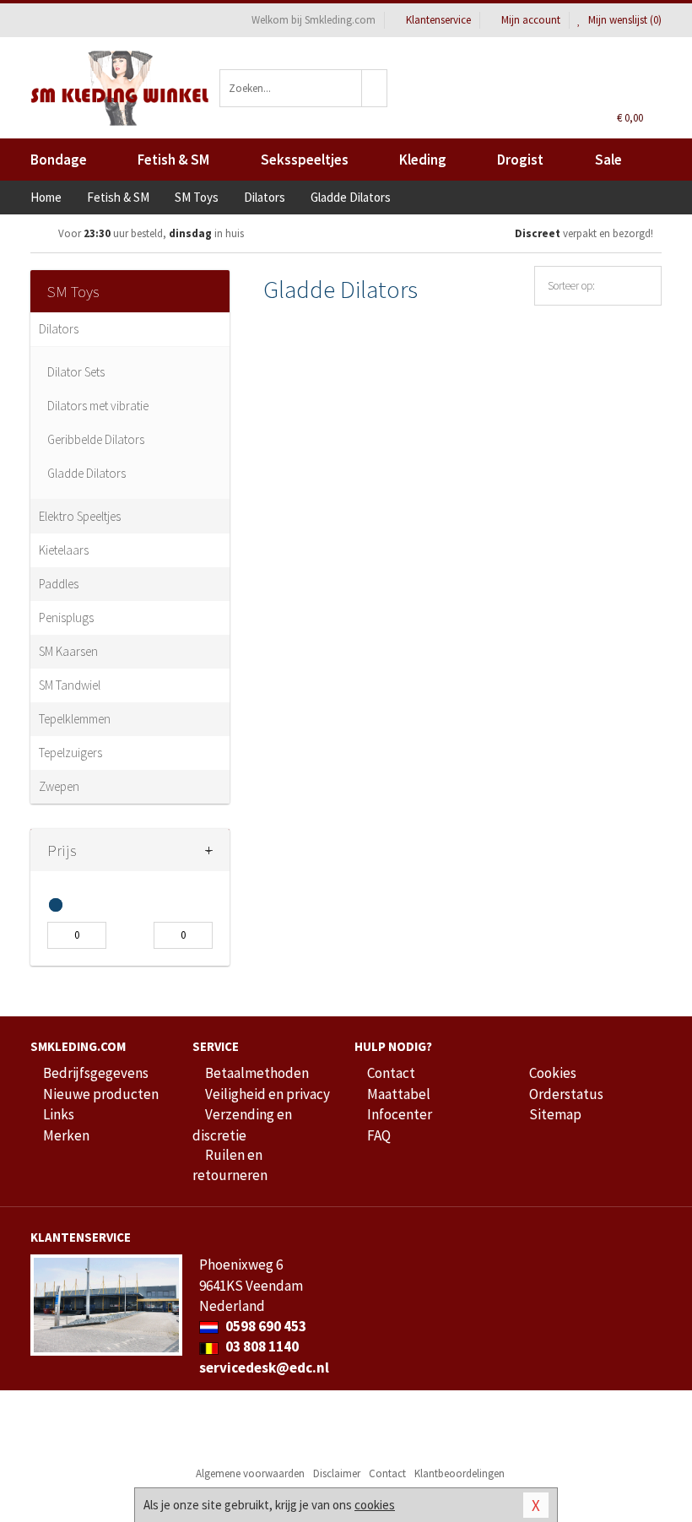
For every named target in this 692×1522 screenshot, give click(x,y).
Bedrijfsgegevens (96, 1073)
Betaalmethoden (257, 1073)
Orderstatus (566, 1094)
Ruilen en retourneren (230, 1165)
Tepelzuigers (70, 753)
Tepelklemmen (75, 719)
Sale (608, 159)
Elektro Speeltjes (80, 516)
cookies (374, 1505)
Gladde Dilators (86, 473)
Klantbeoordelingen (459, 1473)
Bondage (58, 159)
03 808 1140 (261, 1346)
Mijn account (530, 20)
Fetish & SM (173, 159)
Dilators (58, 329)
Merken (66, 1135)
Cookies (552, 1073)
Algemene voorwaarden (250, 1473)
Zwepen (59, 786)
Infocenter (399, 1114)
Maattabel (398, 1094)
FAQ (379, 1135)
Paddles (58, 584)
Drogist (520, 159)
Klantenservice (438, 20)
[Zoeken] (374, 88)
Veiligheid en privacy (267, 1094)
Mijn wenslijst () (624, 20)
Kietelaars (64, 550)
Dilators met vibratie (98, 406)
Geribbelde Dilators (95, 439)
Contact (391, 1073)
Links (58, 1114)
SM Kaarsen (68, 651)
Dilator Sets (76, 372)
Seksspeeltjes (305, 159)
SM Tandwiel (69, 685)
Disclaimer (336, 1473)
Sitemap (555, 1114)
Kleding (422, 159)
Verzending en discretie (242, 1124)
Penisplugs (66, 617)
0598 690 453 (264, 1326)
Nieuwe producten (101, 1094)
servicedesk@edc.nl (264, 1367)
